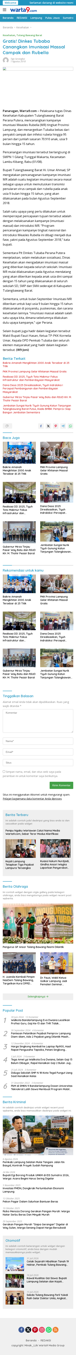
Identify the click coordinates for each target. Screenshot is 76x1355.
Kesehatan (9, 35)
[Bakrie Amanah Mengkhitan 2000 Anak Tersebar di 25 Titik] (19, 453)
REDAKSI (46, 1340)
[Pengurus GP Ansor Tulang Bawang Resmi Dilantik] (38, 923)
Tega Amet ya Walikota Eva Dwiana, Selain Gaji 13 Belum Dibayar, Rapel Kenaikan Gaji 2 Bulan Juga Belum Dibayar (41, 1061)
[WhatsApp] (49, 1330)
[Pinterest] (35, 1330)
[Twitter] (28, 1330)
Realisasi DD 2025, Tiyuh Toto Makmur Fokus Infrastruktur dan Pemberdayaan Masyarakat (31, 378)
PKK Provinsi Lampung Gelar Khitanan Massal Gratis (35, 371)
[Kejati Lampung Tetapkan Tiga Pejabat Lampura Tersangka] (21, 848)
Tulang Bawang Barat (29, 35)
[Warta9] (23, 10)
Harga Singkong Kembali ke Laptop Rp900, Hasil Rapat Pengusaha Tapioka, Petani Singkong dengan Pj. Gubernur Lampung (41, 1048)
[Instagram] (42, 1330)
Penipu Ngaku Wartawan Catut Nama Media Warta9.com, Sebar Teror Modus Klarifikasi (33, 832)
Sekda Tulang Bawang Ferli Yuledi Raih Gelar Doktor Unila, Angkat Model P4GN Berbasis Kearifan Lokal (47, 1296)
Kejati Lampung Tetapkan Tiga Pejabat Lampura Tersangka (20, 865)
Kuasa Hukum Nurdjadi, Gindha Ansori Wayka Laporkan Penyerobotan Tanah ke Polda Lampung (55, 864)
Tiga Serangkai (18, 58)
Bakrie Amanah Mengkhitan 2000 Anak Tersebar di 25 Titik (36, 364)
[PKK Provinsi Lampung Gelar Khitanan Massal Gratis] (56, 453)
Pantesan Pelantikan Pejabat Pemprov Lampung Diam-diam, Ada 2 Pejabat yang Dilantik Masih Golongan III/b (41, 1035)
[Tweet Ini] (48, 426)
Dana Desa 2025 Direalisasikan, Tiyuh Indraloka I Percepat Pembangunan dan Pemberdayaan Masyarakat (33, 388)
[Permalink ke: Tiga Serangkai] (6, 60)
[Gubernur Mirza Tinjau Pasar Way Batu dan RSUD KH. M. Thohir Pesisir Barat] (19, 532)
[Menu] (5, 10)
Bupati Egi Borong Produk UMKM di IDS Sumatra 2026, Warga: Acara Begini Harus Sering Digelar (36, 1177)
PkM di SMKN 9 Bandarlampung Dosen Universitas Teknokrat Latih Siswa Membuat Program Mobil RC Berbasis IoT (41, 1087)
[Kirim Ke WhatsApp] (70, 426)
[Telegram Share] (63, 426)
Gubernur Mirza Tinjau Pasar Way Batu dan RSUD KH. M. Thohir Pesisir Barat (37, 398)
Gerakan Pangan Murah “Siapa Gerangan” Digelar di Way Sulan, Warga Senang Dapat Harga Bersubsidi (35, 1226)
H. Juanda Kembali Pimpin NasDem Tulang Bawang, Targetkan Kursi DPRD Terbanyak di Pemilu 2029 (19, 980)
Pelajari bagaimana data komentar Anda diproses (32, 798)
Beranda (31, 1340)
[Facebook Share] (41, 426)
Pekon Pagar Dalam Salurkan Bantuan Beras (30, 1201)
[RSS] (55, 1330)
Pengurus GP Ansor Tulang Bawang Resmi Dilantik (33, 947)
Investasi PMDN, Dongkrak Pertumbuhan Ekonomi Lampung (33, 1190)
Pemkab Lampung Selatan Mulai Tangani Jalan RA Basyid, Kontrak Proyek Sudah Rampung (34, 1163)
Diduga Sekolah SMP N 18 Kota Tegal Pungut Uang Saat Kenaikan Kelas (41, 1074)
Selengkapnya (37, 996)
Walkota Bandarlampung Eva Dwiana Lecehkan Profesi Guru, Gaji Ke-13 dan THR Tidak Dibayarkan (40, 1021)
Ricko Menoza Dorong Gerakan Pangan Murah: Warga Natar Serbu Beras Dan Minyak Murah (36, 1213)
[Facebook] (21, 1330)
